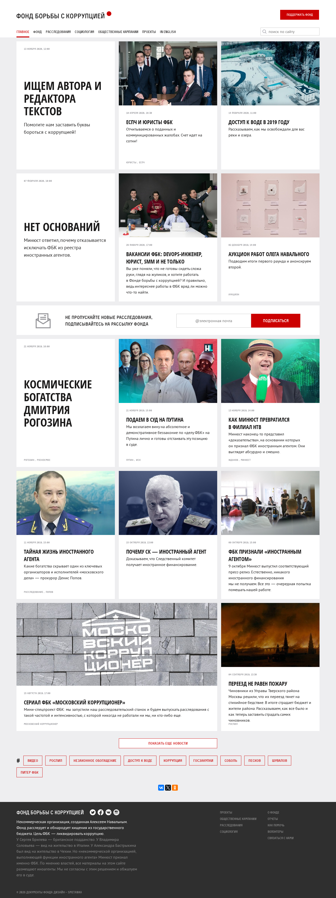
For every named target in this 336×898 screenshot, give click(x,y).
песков (254, 760)
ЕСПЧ (142, 162)
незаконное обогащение (95, 760)
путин (129, 459)
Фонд (37, 32)
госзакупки (203, 760)
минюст (246, 459)
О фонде (273, 812)
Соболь (231, 760)
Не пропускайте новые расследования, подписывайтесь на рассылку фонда (109, 321)
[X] (168, 788)
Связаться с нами (281, 838)
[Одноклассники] (175, 788)
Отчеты (273, 819)
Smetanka (75, 892)
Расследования (58, 32)
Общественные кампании (118, 32)
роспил (233, 723)
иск (138, 459)
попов (49, 591)
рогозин (29, 459)
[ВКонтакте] (161, 788)
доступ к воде (140, 760)
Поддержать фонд (300, 15)
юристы (131, 162)
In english (168, 32)
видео (33, 760)
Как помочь (276, 825)
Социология (84, 32)
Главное (22, 32)
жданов (233, 459)
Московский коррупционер (41, 723)
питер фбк (29, 772)
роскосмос (43, 459)
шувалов (279, 760)
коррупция (173, 760)
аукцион (234, 294)
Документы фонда (39, 892)
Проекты (149, 32)
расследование (33, 591)
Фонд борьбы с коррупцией (50, 812)
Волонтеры (275, 831)
